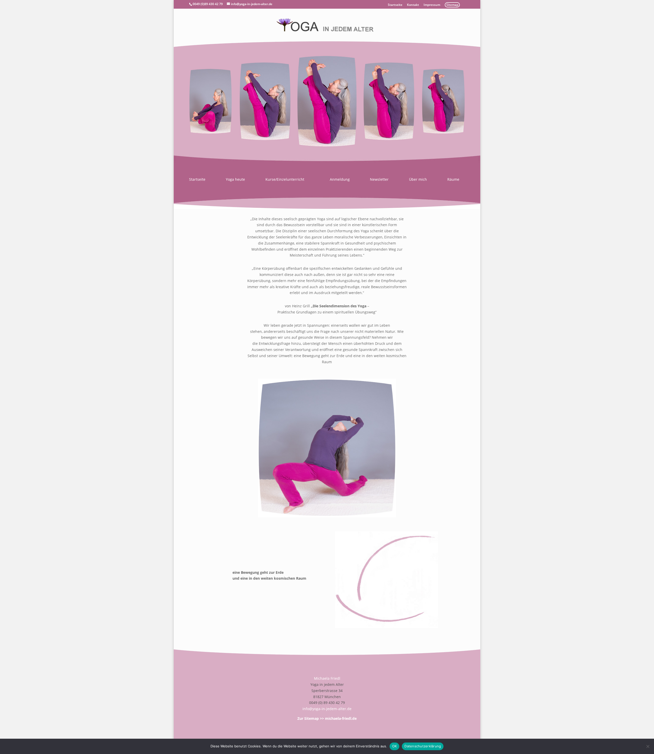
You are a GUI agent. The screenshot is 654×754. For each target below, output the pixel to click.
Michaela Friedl (327, 678)
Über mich (418, 180)
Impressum (432, 5)
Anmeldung (340, 180)
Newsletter (379, 180)
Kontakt (413, 5)
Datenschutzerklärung (422, 746)
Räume (453, 180)
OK (394, 746)
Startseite (395, 5)
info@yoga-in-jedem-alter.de (327, 708)
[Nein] (647, 746)
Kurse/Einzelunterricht (284, 180)
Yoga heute (235, 180)
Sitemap (452, 5)
